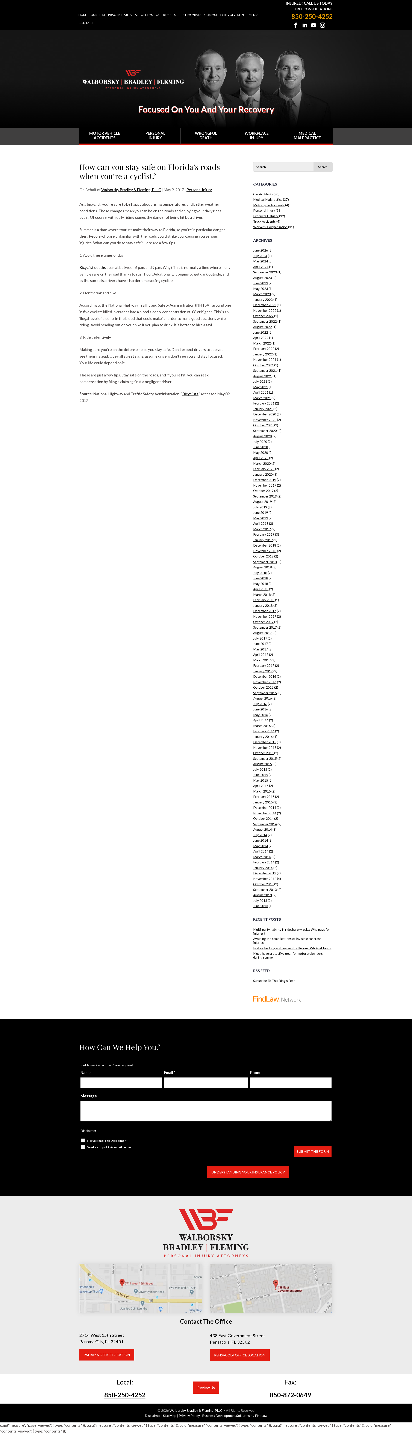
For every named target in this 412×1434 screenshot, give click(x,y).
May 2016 (260, 715)
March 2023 (262, 294)
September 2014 (265, 824)
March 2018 (262, 594)
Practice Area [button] (120, 14)
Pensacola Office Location (239, 1355)
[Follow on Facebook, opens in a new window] (295, 24)
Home (83, 14)
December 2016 (264, 676)
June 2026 (260, 250)
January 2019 (263, 540)
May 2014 (260, 846)
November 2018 (264, 551)
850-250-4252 (312, 16)
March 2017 (262, 660)
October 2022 (263, 316)
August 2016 (262, 698)
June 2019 (260, 512)
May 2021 (260, 387)
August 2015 (262, 764)
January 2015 (263, 802)
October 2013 (263, 884)
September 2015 (265, 758)
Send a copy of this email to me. (109, 1147)
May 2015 (260, 780)
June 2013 (260, 906)
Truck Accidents (264, 221)
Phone (255, 1072)
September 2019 (265, 496)
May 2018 (260, 584)
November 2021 (264, 359)
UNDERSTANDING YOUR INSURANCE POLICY (248, 1172)
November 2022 (264, 310)
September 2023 (265, 272)
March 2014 (262, 857)
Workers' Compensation (270, 227)
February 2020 (263, 469)
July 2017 (260, 638)
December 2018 (264, 545)
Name (85, 1072)
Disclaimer (88, 1130)
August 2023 (262, 278)
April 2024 (260, 267)
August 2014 (262, 829)
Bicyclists (190, 393)
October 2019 (263, 491)
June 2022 (260, 332)
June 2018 (260, 578)
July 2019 (260, 507)
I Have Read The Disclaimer (107, 1140)
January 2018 (263, 605)
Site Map (169, 1415)
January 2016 (263, 737)
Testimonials (190, 14)
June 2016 (260, 709)
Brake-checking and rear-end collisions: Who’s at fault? (292, 948)
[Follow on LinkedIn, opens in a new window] (304, 24)
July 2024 (260, 256)
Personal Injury (155, 135)
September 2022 (265, 321)
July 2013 (260, 900)
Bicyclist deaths (92, 267)
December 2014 (264, 807)
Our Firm (98, 14)
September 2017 (265, 627)
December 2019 (264, 480)
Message (88, 1096)
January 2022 (263, 354)
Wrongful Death (206, 135)
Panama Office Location (107, 1355)
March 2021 (262, 398)
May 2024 (260, 261)
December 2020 (264, 414)
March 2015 (262, 791)
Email (169, 1072)
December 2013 (264, 873)
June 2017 (260, 644)
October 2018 (263, 556)
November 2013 (264, 879)
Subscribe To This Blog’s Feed (274, 981)
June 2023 (260, 283)
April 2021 (260, 392)
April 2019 (260, 523)
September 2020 (265, 431)
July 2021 (260, 381)
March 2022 (262, 343)
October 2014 (263, 818)
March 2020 (262, 463)
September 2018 (265, 562)
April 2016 (260, 720)
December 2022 (264, 305)
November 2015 (264, 747)
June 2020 (260, 447)
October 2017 (263, 622)
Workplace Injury (257, 135)
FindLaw (261, 1415)
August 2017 (262, 633)
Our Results (166, 14)
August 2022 (262, 327)
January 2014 (263, 868)
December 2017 (264, 611)
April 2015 (260, 786)
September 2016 (265, 693)
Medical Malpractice (307, 135)
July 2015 (260, 769)
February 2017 (263, 665)
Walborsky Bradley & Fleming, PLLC (131, 189)
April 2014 (260, 851)
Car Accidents (263, 194)
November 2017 (264, 616)
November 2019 (264, 485)
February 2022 (263, 349)
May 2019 (260, 518)
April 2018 (260, 589)
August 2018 (262, 567)
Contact (86, 23)
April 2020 (260, 458)
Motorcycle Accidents (269, 205)
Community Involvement (225, 14)
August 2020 (262, 436)
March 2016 (262, 726)
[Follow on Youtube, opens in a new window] (313, 24)
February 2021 (263, 403)
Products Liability (266, 216)
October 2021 (263, 365)
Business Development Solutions (226, 1415)
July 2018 (260, 573)
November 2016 (264, 682)
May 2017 (260, 649)
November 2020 (264, 420)
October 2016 (263, 687)
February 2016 (263, 731)
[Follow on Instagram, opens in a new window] (322, 24)
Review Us (206, 1387)
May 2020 (260, 452)
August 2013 (262, 895)
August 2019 (262, 501)
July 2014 (260, 835)
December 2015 (264, 742)
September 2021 (265, 370)
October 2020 (263, 425)
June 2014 (260, 840)
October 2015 (263, 753)
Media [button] (254, 14)
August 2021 (262, 376)
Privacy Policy (189, 1415)
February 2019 (263, 534)
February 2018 (263, 600)
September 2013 (265, 890)
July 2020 (260, 442)
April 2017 (260, 654)
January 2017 (263, 671)
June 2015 (260, 775)
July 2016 (260, 704)
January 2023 (263, 299)
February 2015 (263, 797)
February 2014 (263, 862)
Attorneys (144, 14)
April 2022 (260, 338)
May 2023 (260, 289)
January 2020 (263, 474)
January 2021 (263, 409)
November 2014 (264, 813)
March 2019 (262, 529)
